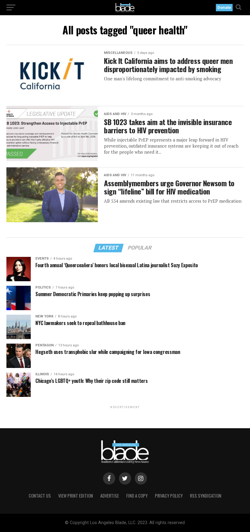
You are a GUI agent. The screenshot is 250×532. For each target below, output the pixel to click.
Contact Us (40, 495)
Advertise (109, 495)
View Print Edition (75, 495)
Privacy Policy (169, 495)
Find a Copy (137, 495)
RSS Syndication (205, 495)
